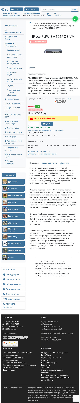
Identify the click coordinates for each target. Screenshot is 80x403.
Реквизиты (45, 365)
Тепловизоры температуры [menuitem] (11, 122)
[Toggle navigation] (4, 3)
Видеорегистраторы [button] (13, 32)
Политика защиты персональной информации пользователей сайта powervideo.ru (55, 377)
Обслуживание (13, 284)
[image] (53, 51)
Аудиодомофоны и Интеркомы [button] (13, 142)
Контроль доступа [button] (14, 132)
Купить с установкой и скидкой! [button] (43, 154)
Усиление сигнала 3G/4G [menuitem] (13, 155)
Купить (48, 124)
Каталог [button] (16, 9)
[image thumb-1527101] (32, 67)
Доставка (45, 367)
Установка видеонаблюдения (14, 362)
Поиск (74, 9)
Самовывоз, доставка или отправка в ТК (46, 130)
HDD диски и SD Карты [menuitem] (11, 37)
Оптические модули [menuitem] (12, 73)
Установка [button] (31, 9)
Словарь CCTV (12, 279)
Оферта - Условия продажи (52, 370)
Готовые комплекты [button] (9, 162)
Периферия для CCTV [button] (12, 109)
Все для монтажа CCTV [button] (13, 115)
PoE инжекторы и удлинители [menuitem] (14, 55)
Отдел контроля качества (51, 357)
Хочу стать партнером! (40, 151)
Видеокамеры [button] (12, 25)
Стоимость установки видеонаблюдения (19, 365)
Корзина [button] (57, 15)
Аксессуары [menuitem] (11, 136)
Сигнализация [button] (13, 99)
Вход (49, 15)
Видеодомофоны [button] (14, 103)
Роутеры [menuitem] (10, 86)
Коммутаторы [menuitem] (13, 50)
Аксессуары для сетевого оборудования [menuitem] (13, 92)
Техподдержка (12, 274)
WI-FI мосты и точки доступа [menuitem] (13, 62)
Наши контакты (8, 370)
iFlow (70, 99)
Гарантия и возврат (49, 362)
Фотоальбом (12, 294)
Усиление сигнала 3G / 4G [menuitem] (14, 80)
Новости (10, 269)
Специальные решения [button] (11, 148)
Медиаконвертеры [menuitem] (14, 68)
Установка (8, 175)
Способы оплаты (48, 372)
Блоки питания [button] (13, 128)
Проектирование (14, 289)
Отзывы (44, 360)
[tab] (34, 163)
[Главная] (30, 23)
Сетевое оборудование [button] (11, 44)
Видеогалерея (13, 299)
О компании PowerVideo (12, 367)
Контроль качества (9, 305)
